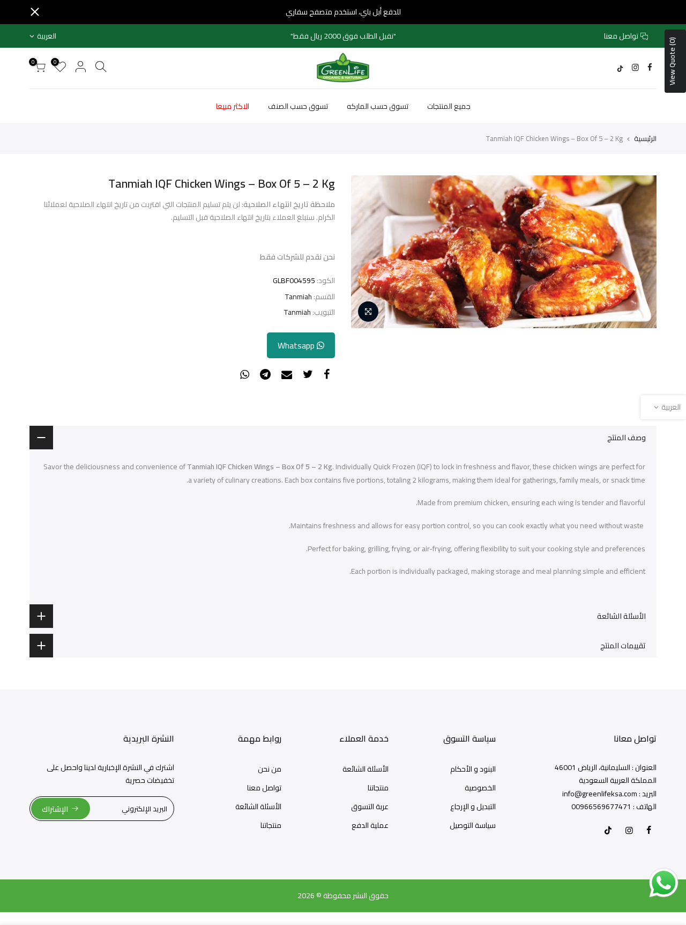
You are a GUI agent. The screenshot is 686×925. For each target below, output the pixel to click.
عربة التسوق (370, 806)
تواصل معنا (621, 36)
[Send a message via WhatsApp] (664, 883)
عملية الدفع (370, 825)
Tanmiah (298, 297)
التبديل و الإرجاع (473, 806)
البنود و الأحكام (473, 769)
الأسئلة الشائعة (365, 769)
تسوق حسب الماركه (377, 106)
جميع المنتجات (449, 106)
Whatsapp (297, 345)
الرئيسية (645, 138)
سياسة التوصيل (473, 825)
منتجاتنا (378, 788)
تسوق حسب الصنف (298, 106)
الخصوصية (480, 788)
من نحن (269, 769)
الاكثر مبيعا (232, 106)
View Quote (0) (672, 61)
